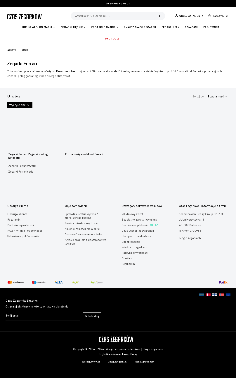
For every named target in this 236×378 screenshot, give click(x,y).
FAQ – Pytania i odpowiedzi (24, 231)
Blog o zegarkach (190, 238)
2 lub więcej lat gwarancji (138, 231)
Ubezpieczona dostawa (136, 236)
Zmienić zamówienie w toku (82, 229)
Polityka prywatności (20, 225)
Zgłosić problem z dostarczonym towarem (85, 241)
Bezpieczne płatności (135, 225)
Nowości (191, 27)
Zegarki (11, 49)
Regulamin (13, 219)
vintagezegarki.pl (117, 361)
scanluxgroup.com (144, 361)
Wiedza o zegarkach (134, 247)
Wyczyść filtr (17, 105)
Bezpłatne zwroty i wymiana (139, 219)
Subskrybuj (92, 316)
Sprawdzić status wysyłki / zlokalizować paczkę (81, 216)
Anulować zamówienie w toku (83, 234)
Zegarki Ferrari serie (20, 171)
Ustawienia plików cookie (23, 236)
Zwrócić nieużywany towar (81, 223)
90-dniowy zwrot (118, 3)
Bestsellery (171, 27)
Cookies (127, 258)
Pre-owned (211, 27)
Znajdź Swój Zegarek (140, 27)
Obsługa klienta (17, 214)
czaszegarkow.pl (91, 361)
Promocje (112, 38)
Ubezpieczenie (131, 242)
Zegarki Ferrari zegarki (22, 166)
